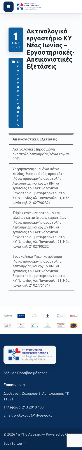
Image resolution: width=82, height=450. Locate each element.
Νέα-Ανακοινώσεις (18, 93)
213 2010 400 (33, 407)
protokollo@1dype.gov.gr (34, 415)
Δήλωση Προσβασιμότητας (25, 373)
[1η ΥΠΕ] (29, 355)
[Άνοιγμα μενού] (8, 7)
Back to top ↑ (14, 443)
